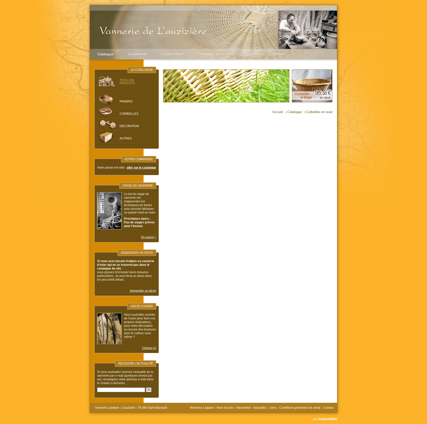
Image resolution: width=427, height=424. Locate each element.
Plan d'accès (225, 407)
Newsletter (243, 407)
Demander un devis (143, 290)
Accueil (277, 112)
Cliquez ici (149, 348)
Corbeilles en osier (319, 112)
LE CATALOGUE (142, 70)
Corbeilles (129, 114)
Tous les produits (127, 81)
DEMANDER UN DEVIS (137, 252)
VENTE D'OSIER (141, 306)
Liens (273, 407)
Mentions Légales (202, 407)
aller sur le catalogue (141, 167)
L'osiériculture (172, 54)
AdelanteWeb (327, 419)
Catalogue (105, 54)
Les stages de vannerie (216, 54)
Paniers (126, 101)
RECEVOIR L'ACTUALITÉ (135, 363)
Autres (126, 138)
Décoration (129, 126)
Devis (254, 54)
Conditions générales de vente (299, 407)
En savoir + (148, 237)
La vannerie (137, 54)
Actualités (259, 407)
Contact (279, 54)
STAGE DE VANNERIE (138, 185)
